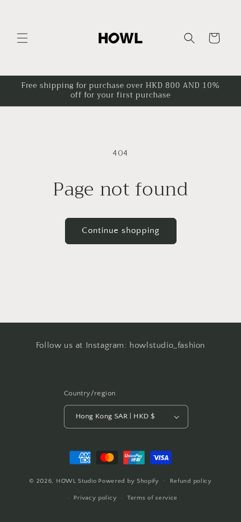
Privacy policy (95, 498)
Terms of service (152, 498)
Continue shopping (121, 230)
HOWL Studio (76, 480)
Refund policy (191, 481)
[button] (22, 38)
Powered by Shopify (128, 480)
